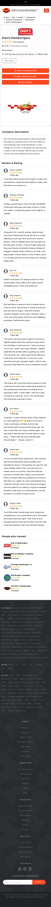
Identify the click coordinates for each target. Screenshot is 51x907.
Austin (18, 675)
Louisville (29, 693)
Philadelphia (5, 703)
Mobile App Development (35, 608)
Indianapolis (20, 689)
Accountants (17, 657)
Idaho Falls (11, 689)
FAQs (25, 793)
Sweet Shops (43, 650)
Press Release (25, 774)
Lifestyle (14, 622)
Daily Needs (12, 625)
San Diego (37, 703)
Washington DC (21, 711)
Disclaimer (25, 751)
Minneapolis (20, 696)
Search (25, 825)
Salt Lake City (21, 703)
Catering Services (40, 647)
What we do (26, 857)
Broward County (6, 679)
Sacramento (29, 707)
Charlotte (23, 682)
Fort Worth (39, 686)
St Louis (20, 707)
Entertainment (6, 622)
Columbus (30, 682)
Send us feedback (25, 847)
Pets (2, 625)
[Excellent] (11, 42)
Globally (10, 664)
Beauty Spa (19, 650)
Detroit (17, 686)
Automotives (23, 622)
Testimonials (26, 747)
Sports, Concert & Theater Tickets (11, 633)
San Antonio (38, 707)
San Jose (14, 707)
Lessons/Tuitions (6, 640)
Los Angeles (12, 693)
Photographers (13, 611)
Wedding (12, 636)
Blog (12, 5)
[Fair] (5, 42)
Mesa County (44, 693)
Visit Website (26, 82)
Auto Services (39, 622)
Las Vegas (44, 689)
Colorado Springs (13, 682)
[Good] (7, 42)
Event (18, 629)
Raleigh (12, 703)
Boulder (15, 679)
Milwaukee (11, 696)
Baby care (27, 650)
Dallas (44, 682)
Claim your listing (25, 806)
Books (33, 650)
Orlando (20, 700)
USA (16, 664)
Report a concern (25, 852)
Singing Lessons (35, 643)
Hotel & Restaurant (14, 615)
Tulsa (3, 711)
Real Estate (43, 611)
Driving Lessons (29, 647)
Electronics (37, 618)
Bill (2, 618)
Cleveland (38, 682)
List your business (25, 811)
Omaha (27, 700)
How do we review (25, 769)
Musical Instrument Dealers (23, 654)
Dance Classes (5, 647)
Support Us (25, 732)
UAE (2, 668)
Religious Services (17, 647)
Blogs (25, 788)
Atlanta (11, 675)
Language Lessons (34, 636)
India (24, 664)
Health (10, 618)
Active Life (12, 629)
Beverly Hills (23, 679)
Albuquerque (27, 675)
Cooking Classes (36, 633)
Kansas (36, 689)
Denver (3, 686)
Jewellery (46, 657)
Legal (3, 615)
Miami (3, 696)
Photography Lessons (22, 643)
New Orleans (12, 700)
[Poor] (3, 42)
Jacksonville (29, 689)
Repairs (30, 625)
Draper (10, 686)
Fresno (31, 686)
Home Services (21, 625)
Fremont (25, 686)
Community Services (7, 650)
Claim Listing (9, 61)
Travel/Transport (20, 618)
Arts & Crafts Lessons (7, 643)
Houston (4, 689)
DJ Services (4, 636)
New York (4, 700)
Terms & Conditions (26, 742)
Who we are (26, 756)
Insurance (30, 640)
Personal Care (23, 611)
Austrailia (39, 664)
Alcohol (29, 618)
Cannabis (4, 611)
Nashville (28, 696)
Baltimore (32, 679)
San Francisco (5, 707)
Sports (37, 640)
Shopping (4, 629)
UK (30, 664)
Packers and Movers (36, 657)
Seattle (29, 703)
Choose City (34, 5)
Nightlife (31, 622)
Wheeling (11, 711)
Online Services (33, 611)
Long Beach (21, 693)
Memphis (36, 693)
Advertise (25, 820)
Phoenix (34, 700)
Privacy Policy (25, 737)
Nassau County (37, 696)
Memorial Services (29, 629)
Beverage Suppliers (7, 654)
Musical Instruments (19, 640)
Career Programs (22, 636)
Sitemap (25, 783)
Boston (35, 675)
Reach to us (25, 842)
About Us (25, 728)
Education (23, 608)
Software (15, 608)
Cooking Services (6, 657)
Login (25, 829)
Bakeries (25, 657)
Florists (35, 654)
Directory (25, 779)
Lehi (2, 693)
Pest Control (38, 625)
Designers (39, 615)
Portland (41, 700)
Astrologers (26, 633)
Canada (10, 668)
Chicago (3, 682)
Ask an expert (25, 815)
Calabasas (39, 679)
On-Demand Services (28, 615)
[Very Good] (9, 42)
